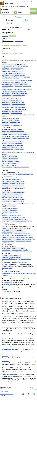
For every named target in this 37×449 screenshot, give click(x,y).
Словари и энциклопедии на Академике (14, 6)
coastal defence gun (7, 80)
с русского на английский (29, 28)
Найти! (33, 11)
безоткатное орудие (17, 71)
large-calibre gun (6, 66)
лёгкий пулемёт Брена (15, 143)
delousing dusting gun (8, 241)
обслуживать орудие (19, 95)
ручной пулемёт (18, 149)
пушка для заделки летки (17, 181)
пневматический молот (21, 219)
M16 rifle (4, 301)
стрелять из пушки (16, 98)
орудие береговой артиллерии (23, 80)
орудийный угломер (14, 161)
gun (19, 293)
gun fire (4, 159)
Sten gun (4, 145)
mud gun (4, 194)
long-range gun (6, 105)
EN (25, 1)
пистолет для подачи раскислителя (19, 134)
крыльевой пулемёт (17, 147)
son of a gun (5, 230)
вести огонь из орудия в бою (20, 250)
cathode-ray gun (6, 201)
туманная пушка (12, 208)
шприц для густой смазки (17, 183)
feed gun (4, 134)
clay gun (4, 197)
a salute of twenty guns (8, 152)
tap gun (4, 196)
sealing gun (5, 131)
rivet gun (4, 215)
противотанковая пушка (17, 102)
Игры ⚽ (10, 23)
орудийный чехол (14, 163)
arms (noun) (7, 278)
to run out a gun (6, 100)
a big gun (4, 226)
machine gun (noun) (9, 287)
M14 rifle (4, 306)
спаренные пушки (15, 69)
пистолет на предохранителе (20, 138)
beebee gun (5, 118)
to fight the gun (6, 250)
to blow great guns (7, 232)
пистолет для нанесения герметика (19, 136)
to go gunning (6, 262)
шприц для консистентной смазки (11, 179)
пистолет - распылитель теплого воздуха (21, 237)
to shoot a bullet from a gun (9, 259)
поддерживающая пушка (17, 192)
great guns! (5, 228)
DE (28, 1)
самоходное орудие (19, 73)
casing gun (5, 174)
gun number (5, 82)
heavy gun (5, 60)
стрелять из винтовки (25, 259)
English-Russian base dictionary (9, 293)
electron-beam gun (7, 188)
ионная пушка (12, 206)
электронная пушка (19, 188)
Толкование (5, 36)
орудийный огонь (13, 159)
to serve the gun (6, 95)
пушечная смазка (17, 42)
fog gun (4, 208)
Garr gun (4, 205)
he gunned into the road (8, 273)
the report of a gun (7, 89)
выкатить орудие (17, 100)
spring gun (5, 122)
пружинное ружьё (15, 122)
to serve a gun (6, 248)
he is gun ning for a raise (9, 266)
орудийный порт (13, 158)
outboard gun (6, 147)
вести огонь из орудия (18, 248)
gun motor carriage (7, 86)
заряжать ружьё (15, 123)
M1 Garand (5, 356)
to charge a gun (6, 96)
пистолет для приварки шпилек (18, 132)
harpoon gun (5, 114)
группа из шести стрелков (21, 167)
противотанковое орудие (18, 75)
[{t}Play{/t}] (9, 38)
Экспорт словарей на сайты (6, 393)
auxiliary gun (5, 107)
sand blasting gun (7, 233)
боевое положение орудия (19, 93)
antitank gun (5, 102)
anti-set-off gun (6, 235)
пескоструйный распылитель (22, 233)
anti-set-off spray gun (8, 239)
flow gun (4, 136)
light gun (4, 64)
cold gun (4, 120)
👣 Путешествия (4, 391)
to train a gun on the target (9, 251)
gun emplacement (7, 84)
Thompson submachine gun (10, 374)
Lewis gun (5, 141)
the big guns (5, 68)
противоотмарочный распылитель (22, 235)
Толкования (18, 17)
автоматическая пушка (18, 104)
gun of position (6, 91)
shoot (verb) (7, 291)
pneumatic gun (6, 217)
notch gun (5, 181)
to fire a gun (5, 98)
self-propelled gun (7, 73)
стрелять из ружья (15, 257)
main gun (4, 210)
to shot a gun (5, 123)
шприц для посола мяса (17, 185)
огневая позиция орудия (21, 84)
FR (34, 1)
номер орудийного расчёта (18, 82)
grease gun (5, 183)
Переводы (10, 20)
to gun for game (6, 255)
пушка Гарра (12, 205)
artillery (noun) (8, 282)
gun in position (6, 93)
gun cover (5, 163)
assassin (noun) (8, 284)
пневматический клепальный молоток (21, 221)
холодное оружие (14, 120)
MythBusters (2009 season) (10, 367)
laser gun (4, 212)
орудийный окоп (12, 156)
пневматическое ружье (18, 217)
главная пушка (13, 210)
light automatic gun (7, 149)
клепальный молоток (15, 215)
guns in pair (5, 69)
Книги (27, 20)
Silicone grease (6, 316)
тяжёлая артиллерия (17, 68)
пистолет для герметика (17, 131)
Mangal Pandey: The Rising (10, 349)
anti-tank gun (5, 75)
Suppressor (5, 361)
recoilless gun (6, 71)
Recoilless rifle (6, 338)
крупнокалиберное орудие (20, 66)
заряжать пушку (17, 96)
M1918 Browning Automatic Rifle (11, 327)
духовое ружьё (15, 118)
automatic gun (6, 104)
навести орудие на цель (25, 251)
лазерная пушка (13, 212)
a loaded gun (5, 125)
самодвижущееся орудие (18, 107)
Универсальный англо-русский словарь (11, 45)
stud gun (4, 132)
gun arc (4, 161)
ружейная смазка (18, 41)
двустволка (18, 111)
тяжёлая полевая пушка (19, 91)
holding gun (5, 192)
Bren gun (4, 143)
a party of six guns (7, 167)
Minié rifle (4, 334)
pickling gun (5, 185)
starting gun (5, 113)
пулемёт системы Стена (16, 145)
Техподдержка (11, 388)
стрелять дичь (17, 255)
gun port (4, 158)
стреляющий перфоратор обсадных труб (21, 174)
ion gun (4, 206)
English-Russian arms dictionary (9, 53)
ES (31, 1)
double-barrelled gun (8, 111)
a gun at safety (6, 138)
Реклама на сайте (19, 388)
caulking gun (5, 187)
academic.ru (6, 3)
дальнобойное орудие (18, 105)
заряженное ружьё (16, 125)
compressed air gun (7, 219)
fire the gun (5, 257)
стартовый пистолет (16, 113)
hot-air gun (5, 237)
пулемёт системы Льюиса (17, 141)
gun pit (4, 156)
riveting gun (5, 221)
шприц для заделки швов (18, 187)
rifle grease (24, 45)
